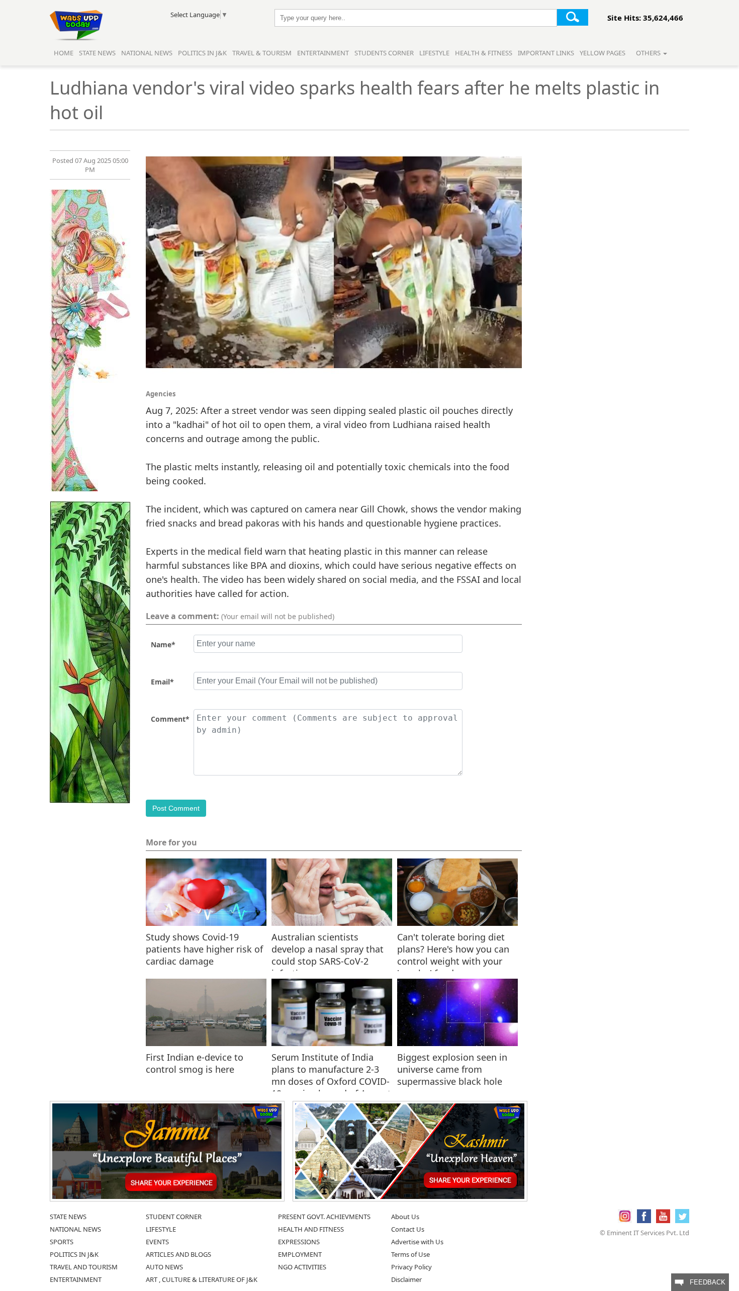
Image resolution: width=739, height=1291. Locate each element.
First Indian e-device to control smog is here (194, 1063)
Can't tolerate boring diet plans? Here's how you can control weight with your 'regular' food (453, 948)
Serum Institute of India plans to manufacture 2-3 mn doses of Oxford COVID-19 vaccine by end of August (331, 1068)
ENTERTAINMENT (76, 1279)
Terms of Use (410, 1254)
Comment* (170, 719)
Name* (163, 644)
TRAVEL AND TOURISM (84, 1266)
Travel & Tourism (262, 52)
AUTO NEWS (164, 1266)
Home (63, 52)
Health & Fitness (483, 52)
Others (649, 52)
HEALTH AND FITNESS (311, 1229)
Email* (162, 681)
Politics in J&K (203, 52)
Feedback (704, 1282)
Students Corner (384, 52)
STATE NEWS (68, 1216)
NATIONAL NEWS (75, 1229)
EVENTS (157, 1241)
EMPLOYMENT (300, 1254)
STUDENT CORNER (174, 1216)
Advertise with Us (417, 1241)
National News (146, 52)
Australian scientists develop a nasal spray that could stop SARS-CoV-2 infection (327, 948)
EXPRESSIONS (299, 1241)
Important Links (546, 52)
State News (97, 52)
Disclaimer (406, 1279)
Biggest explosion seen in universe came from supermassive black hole (452, 1068)
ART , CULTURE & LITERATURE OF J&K (201, 1279)
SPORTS (61, 1241)
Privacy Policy (411, 1266)
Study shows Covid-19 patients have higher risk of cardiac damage (204, 948)
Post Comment (176, 808)
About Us (405, 1216)
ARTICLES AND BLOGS (178, 1254)
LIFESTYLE (161, 1229)
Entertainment (323, 52)
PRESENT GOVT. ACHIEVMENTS (324, 1216)
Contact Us (407, 1229)
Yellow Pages (602, 52)
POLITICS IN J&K (74, 1254)
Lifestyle (434, 52)
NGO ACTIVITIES (302, 1266)
